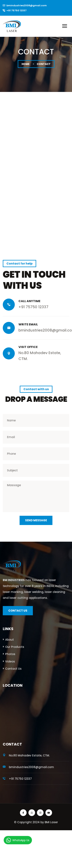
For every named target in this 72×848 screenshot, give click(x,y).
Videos (10, 661)
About (9, 640)
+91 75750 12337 (16, 10)
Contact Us (13, 669)
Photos (10, 654)
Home (26, 64)
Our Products (14, 647)
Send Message (36, 520)
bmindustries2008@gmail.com (26, 5)
